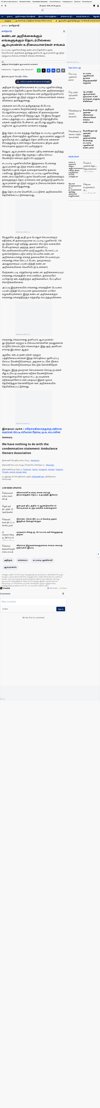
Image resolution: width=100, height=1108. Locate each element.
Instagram (43, 470)
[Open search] (5, 5)
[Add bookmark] (64, 31)
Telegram (59, 470)
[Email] (58, 70)
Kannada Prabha (25, 1)
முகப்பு (9, 17)
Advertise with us (23, 232)
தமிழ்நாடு (7, 31)
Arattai (12, 472)
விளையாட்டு (66, 17)
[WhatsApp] (39, 70)
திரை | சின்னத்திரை (47, 17)
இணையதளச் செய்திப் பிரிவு (14, 77)
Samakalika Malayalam (40, 1)
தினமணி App (38, 477)
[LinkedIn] (53, 70)
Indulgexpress (67, 1)
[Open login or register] (98, 6)
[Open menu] (2, 6)
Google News (21, 472)
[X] (44, 70)
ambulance (22, 560)
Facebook (27, 470)
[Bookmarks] (94, 6)
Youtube (51, 470)
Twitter (35, 470)
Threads (5, 472)
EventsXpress (87, 1)
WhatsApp (50, 465)
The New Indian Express (9, 1)
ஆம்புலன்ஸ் (10, 567)
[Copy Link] (63, 70)
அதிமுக (8, 560)
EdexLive (77, 1)
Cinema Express (55, 1)
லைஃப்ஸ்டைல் (82, 17)
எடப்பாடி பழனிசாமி (42, 560)
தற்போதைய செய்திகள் (25, 17)
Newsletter (35, 461)
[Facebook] (48, 70)
